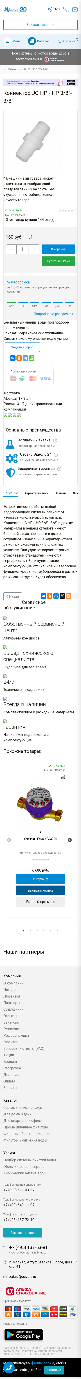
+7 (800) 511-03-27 (18, 1190)
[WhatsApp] (31, 358)
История (10, 990)
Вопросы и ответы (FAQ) (23, 1048)
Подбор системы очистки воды (29, 1160)
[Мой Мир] (56, 596)
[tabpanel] (40, 838)
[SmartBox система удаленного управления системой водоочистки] (40, 82)
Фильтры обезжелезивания (26, 1134)
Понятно (54, 1370)
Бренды (10, 1061)
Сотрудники (13, 1009)
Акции (8, 1055)
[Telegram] (25, 358)
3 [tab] (37, 931)
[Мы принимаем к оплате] (40, 1312)
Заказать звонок (40, 25)
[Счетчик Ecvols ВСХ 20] (40, 805)
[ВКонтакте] (13, 358)
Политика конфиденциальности (41, 1351)
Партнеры (11, 1003)
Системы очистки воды (23, 1107)
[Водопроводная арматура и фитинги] (4, 69)
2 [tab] (30, 931)
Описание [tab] (10, 493)
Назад (13, 596)
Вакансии (11, 1022)
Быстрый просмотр (40, 902)
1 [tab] (23, 931)
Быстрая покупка (40, 890)
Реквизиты (12, 1029)
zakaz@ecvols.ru (22, 1276)
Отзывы (10, 1016)
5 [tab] (50, 931)
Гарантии (10, 1042)
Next (70, 840)
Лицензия (11, 996)
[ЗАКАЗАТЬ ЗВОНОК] (9, 1367)
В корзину (58, 249)
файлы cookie (42, 1363)
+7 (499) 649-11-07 (18, 1205)
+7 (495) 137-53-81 (28, 1247)
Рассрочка (12, 1068)
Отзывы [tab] (60, 493)
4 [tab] (44, 931)
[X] (62, 596)
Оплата (9, 1081)
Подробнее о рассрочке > (54, 314)
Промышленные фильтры (25, 1127)
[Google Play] (23, 1334)
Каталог (43, 41)
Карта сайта (11, 1351)
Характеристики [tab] (36, 493)
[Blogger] (68, 596)
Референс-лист (16, 1035)
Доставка (11, 1075)
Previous (9, 840)
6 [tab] (57, 931)
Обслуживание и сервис (23, 1166)
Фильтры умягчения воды (25, 1140)
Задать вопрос (22, 347)
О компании (13, 983)
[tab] (40, 832)
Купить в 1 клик (58, 261)
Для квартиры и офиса (22, 1121)
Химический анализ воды (25, 1173)
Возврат (10, 1088)
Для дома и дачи (17, 1114)
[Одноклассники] (19, 358)
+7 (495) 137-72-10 (18, 1220)
